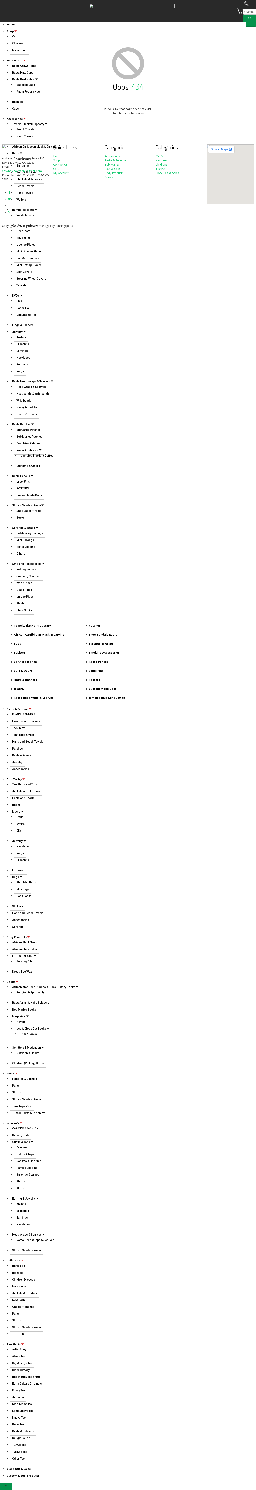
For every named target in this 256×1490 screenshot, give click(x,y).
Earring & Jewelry (23, 1198)
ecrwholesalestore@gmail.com (22, 171)
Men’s (11, 1073)
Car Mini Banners (27, 258)
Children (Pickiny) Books (28, 1063)
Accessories (20, 769)
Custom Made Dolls (29, 495)
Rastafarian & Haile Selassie (30, 1002)
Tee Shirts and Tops (25, 784)
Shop (10, 31)
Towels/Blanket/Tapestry (32, 625)
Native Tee (19, 1417)
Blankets (17, 1272)
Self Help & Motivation (26, 1047)
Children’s (13, 1260)
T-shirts (160, 169)
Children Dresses (23, 1279)
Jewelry (17, 331)
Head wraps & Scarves (31, 386)
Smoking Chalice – (28, 576)
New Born (18, 1300)
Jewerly (19, 689)
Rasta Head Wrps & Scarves (34, 698)
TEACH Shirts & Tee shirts (28, 1113)
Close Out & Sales (167, 173)
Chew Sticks (24, 610)
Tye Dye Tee (19, 1451)
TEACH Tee (19, 1445)
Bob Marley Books (24, 1009)
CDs (19, 830)
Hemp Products (26, 414)
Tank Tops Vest (22, 1106)
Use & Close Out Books (31, 1028)
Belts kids (18, 1265)
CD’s (19, 301)
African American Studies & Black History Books (43, 987)
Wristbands (23, 400)
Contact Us (60, 164)
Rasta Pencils (21, 476)
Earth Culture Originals (27, 1383)
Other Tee (18, 1458)
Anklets (21, 337)
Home (11, 24)
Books (16, 804)
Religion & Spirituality (30, 992)
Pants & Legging (27, 1167)
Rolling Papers (26, 569)
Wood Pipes (24, 583)
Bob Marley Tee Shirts (26, 1376)
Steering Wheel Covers (31, 278)
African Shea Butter (24, 949)
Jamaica (18, 1397)
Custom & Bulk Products (23, 1475)
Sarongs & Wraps (23, 527)
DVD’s (16, 295)
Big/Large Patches (28, 429)
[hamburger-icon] (251, 24)
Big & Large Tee (22, 1363)
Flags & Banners (23, 325)
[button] (43, 625)
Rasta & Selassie (27, 450)
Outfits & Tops (21, 1142)
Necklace (22, 846)
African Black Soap (24, 942)
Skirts (20, 1188)
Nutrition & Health (27, 1053)
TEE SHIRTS (19, 1334)
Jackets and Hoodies (26, 791)
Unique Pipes (25, 596)
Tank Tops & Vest (23, 734)
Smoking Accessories (26, 563)
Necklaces (23, 357)
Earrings (22, 350)
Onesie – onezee (23, 1306)
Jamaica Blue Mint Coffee (107, 698)
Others (20, 553)
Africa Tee (18, 1356)
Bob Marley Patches (29, 436)
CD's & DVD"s (23, 671)
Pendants (22, 364)
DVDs (19, 817)
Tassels (21, 285)
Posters (94, 680)
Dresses (21, 1147)
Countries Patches (28, 443)
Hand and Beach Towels (27, 741)
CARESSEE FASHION (25, 1128)
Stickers (20, 652)
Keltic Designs (25, 546)
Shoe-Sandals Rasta (103, 634)
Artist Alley (19, 1349)
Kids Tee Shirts (22, 1404)
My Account (61, 173)
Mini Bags (22, 889)
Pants (16, 1085)
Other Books (29, 1034)
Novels (21, 1021)
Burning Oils (24, 961)
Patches (95, 625)
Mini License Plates (29, 251)
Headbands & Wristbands (33, 393)
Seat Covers (24, 271)
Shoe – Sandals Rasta (26, 505)
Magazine (18, 1016)
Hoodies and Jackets (26, 721)
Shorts (16, 1092)
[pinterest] (9, 212)
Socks (20, 517)
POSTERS (22, 488)
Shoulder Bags (26, 882)
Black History (21, 1370)
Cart (56, 169)
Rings (20, 371)
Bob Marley (14, 779)
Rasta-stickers (21, 755)
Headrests (23, 231)
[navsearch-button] (246, 5)
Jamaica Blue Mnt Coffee (37, 455)
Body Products (17, 937)
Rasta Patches (21, 424)
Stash (20, 603)
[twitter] (9, 199)
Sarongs (18, 926)
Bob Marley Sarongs (29, 533)
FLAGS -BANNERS (23, 714)
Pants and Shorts (23, 798)
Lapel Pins (23, 481)
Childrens (161, 164)
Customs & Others (28, 465)
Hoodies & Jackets (24, 1078)
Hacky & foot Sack (28, 407)
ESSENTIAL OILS (22, 956)
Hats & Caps (112, 169)
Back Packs (23, 896)
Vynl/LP (21, 823)
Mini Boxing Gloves (29, 265)
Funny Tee (18, 1390)
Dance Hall (23, 308)
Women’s (13, 1123)
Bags (17, 643)
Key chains (23, 237)
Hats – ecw (19, 1286)
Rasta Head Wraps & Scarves (31, 381)
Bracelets (22, 344)
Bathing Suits (20, 1135)
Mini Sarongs (25, 540)
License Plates (25, 244)
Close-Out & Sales (19, 1469)
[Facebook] (9, 192)
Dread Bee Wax (22, 971)
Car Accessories (25, 662)
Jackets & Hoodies (28, 1161)
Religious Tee (21, 1438)
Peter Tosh (19, 1424)
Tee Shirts (18, 728)
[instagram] (9, 206)
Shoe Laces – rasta (28, 510)
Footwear (18, 870)
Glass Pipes (24, 589)
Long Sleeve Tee (22, 1410)
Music (16, 811)
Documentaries (26, 314)
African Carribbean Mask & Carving (39, 634)
